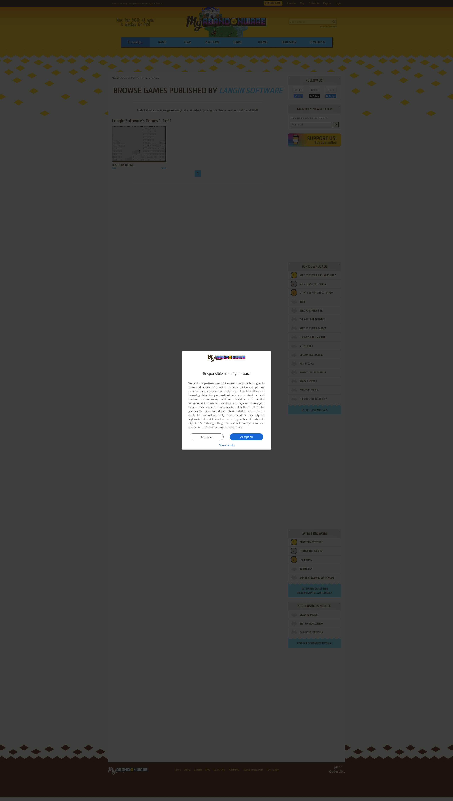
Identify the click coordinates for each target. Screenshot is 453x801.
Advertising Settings (212, 423)
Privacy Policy (234, 427)
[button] (227, 445)
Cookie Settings (215, 427)
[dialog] (226, 400)
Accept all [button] (246, 437)
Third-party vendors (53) (221, 403)
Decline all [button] (206, 437)
